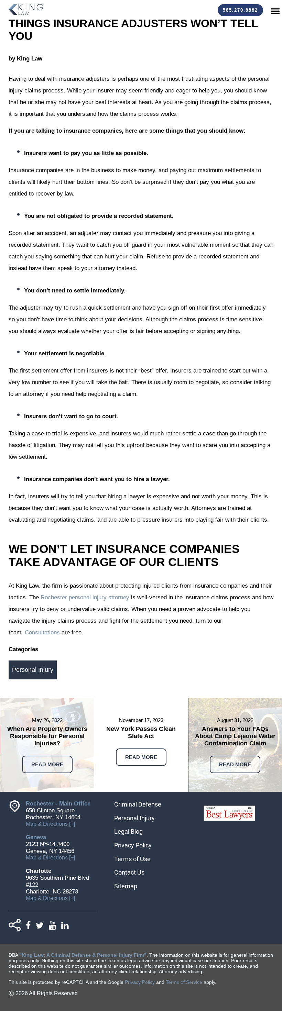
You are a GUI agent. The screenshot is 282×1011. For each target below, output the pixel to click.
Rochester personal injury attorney (85, 597)
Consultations (42, 632)
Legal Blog (128, 831)
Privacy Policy (133, 845)
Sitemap (125, 886)
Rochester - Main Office (58, 803)
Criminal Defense (137, 804)
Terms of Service (184, 982)
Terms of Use (132, 859)
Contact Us (129, 872)
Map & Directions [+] (50, 824)
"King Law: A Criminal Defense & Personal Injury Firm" (83, 955)
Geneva (36, 837)
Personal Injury (32, 669)
